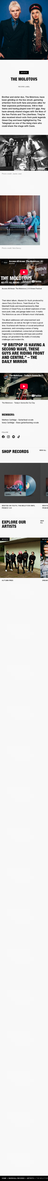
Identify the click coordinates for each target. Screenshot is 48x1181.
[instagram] (8, 437)
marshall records (17, 1178)
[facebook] (3, 437)
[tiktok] (18, 437)
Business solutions (40, 5)
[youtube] (13, 437)
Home (4, 1178)
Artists (24, 72)
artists (30, 1178)
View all (42, 450)
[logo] (9, 9)
